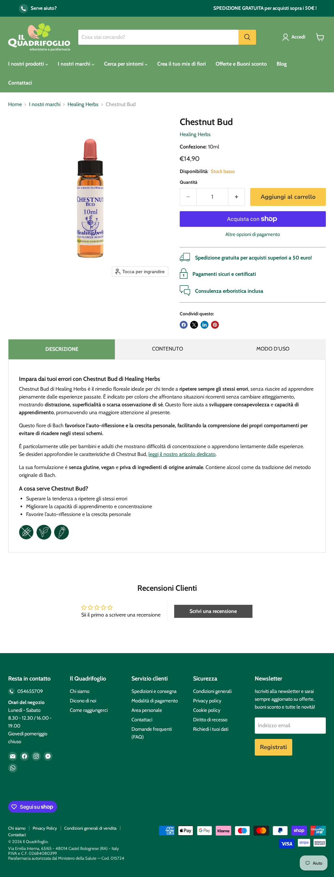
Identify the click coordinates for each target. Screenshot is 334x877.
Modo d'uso (272, 349)
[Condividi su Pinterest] (215, 325)
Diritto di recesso (210, 720)
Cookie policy (206, 710)
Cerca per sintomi (124, 64)
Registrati (273, 747)
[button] (295, 37)
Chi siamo (79, 691)
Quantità (188, 182)
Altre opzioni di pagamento (252, 234)
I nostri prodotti (26, 64)
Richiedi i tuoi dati (210, 729)
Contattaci (20, 83)
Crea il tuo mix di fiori (181, 64)
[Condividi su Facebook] (184, 325)
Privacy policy (207, 701)
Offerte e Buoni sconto (241, 64)
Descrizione (61, 349)
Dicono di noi (83, 701)
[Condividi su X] (194, 325)
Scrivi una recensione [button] (213, 611)
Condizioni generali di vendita (90, 828)
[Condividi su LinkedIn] (204, 325)
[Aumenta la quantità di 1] (236, 197)
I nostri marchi (75, 64)
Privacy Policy (45, 828)
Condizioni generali (212, 691)
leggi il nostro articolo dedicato (182, 454)
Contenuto (167, 349)
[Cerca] (247, 37)
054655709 (29, 691)
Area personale (146, 710)
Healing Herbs (83, 104)
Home (15, 104)
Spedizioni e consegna (153, 691)
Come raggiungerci (89, 710)
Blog (282, 64)
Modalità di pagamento (154, 701)
